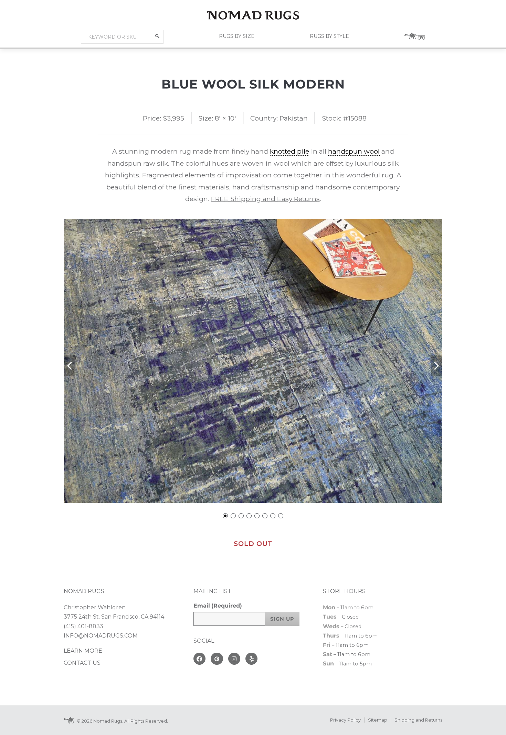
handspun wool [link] (354, 151)
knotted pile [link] (289, 151)
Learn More (83, 651)
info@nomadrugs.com (101, 635)
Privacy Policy (345, 720)
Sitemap (377, 720)
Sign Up (282, 619)
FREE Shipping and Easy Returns (265, 199)
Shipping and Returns (418, 720)
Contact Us (82, 663)
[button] (157, 36)
